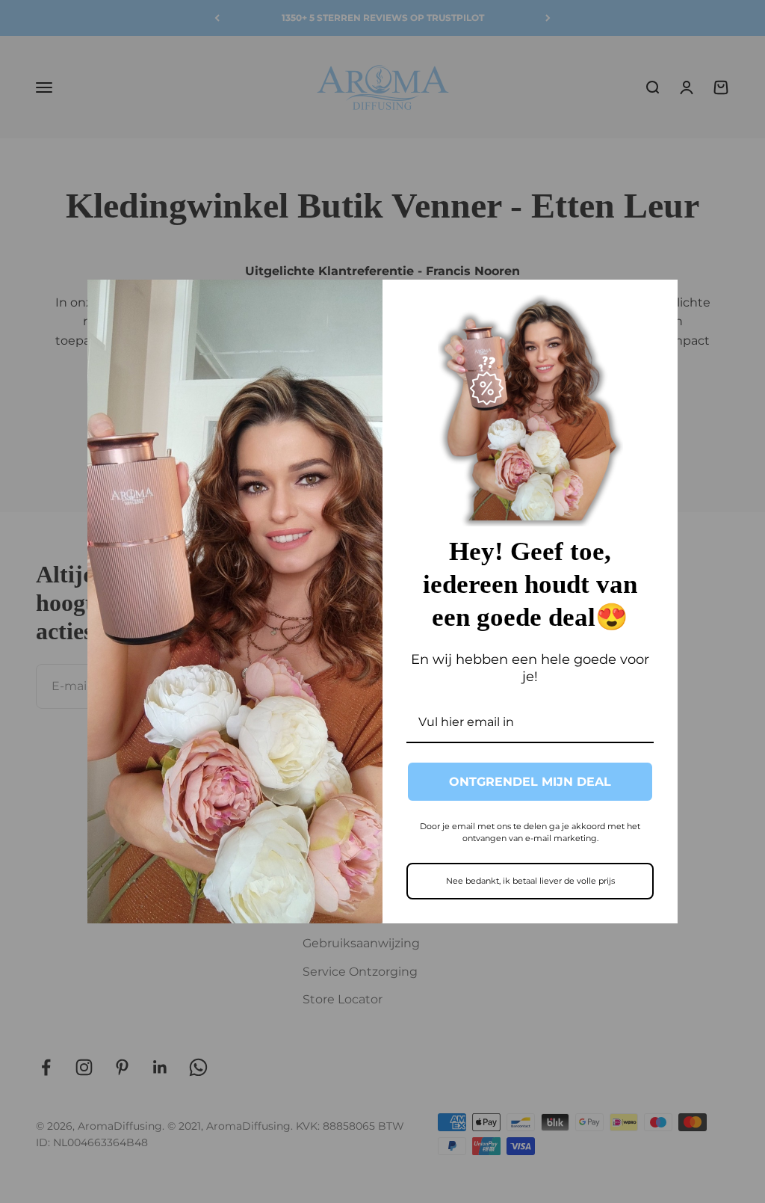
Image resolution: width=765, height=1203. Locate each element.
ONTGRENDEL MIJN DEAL (530, 782)
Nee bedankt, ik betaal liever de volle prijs (530, 881)
